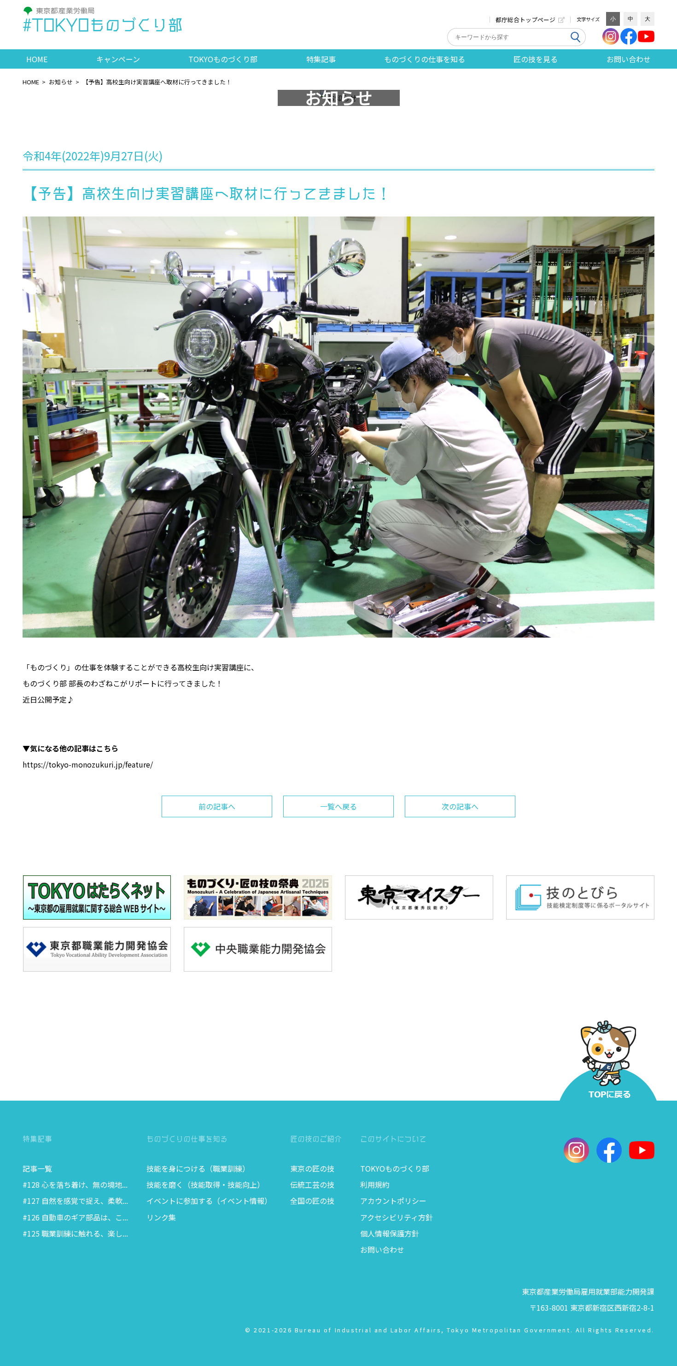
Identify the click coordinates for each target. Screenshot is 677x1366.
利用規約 (375, 1184)
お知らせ (61, 81)
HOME (36, 58)
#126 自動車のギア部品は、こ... (75, 1217)
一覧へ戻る (338, 806)
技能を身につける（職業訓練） (198, 1168)
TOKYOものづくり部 (222, 58)
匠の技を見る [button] (536, 58)
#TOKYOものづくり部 (103, 25)
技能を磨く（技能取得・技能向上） (205, 1184)
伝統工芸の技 (312, 1184)
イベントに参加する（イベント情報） (209, 1200)
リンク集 (161, 1217)
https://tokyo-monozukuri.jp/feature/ (88, 764)
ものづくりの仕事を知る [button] (424, 58)
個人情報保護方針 (389, 1233)
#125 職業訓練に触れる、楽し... (75, 1233)
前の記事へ (216, 806)
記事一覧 (37, 1168)
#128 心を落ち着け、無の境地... (75, 1184)
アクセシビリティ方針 (396, 1217)
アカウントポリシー (393, 1200)
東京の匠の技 (312, 1168)
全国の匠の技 (312, 1200)
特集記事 (321, 58)
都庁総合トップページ (525, 19)
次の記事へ (460, 806)
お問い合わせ (629, 58)
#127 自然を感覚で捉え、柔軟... (75, 1200)
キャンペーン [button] (118, 58)
